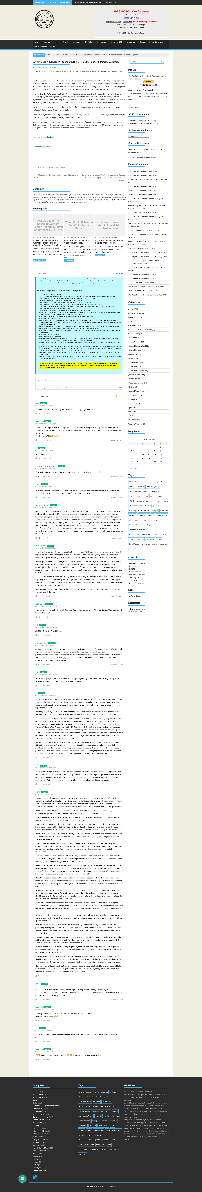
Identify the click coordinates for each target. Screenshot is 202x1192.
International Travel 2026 (147, 171)
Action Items (133, 317)
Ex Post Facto (157, 491)
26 (137, 462)
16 (161, 454)
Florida (145, 496)
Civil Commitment (135, 491)
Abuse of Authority (151, 482)
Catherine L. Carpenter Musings (141, 329)
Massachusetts (143, 511)
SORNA (163, 534)
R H (50, 238)
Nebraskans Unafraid (136, 574)
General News (54, 168)
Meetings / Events (39, 260)
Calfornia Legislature (136, 609)
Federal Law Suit (135, 496)
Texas (159, 539)
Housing (131, 358)
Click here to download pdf (43, 137)
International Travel (136, 370)
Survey (131, 411)
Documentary (133, 338)
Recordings (127, 21)
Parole (145, 520)
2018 (150, 123)
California (132, 325)
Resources (76, 42)
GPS (151, 496)
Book (130, 321)
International (100, 255)
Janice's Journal (132, 42)
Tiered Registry (134, 544)
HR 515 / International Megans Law (141, 501)
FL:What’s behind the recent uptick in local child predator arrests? (55, 176)
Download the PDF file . (42, 146)
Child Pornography (152, 487)
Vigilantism (146, 544)
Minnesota (164, 511)
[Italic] (41, 387)
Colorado (146, 491)
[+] (70, 387)
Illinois (158, 501)
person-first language (85, 302)
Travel (65, 42)
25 (131, 462)
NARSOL (131, 569)
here (145, 79)
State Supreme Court (136, 539)
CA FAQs (88, 42)
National (62, 168)
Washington (164, 544)
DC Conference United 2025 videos (130, 27)
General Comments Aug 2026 (155, 252)
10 (117, 238)
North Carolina (162, 515)
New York (151, 515)
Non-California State (136, 391)
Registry (150, 525)
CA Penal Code (134, 596)
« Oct (130, 468)
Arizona (132, 487)
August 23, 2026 (40, 238)
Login (120, 273)
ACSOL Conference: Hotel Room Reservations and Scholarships (99, 2)
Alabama (163, 482)
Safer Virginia (133, 577)
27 (143, 462)
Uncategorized (134, 420)
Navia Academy (134, 572)
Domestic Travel (135, 342)
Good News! (133, 354)
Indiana (165, 501)
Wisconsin (132, 549)
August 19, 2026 (102, 238)
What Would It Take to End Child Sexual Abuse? (79, 225)
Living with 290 (116, 42)
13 (143, 454)
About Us (46, 42)
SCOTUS (155, 534)
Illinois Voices (133, 566)
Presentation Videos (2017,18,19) (142, 120)
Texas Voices (133, 580)
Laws (56, 42)
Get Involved (101, 42)
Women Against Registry (138, 583)
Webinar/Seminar (135, 424)
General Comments (155, 42)
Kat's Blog (132, 511)
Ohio (130, 520)
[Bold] (37, 387)
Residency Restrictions (137, 530)
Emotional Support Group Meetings (131, 24)
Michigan (155, 511)
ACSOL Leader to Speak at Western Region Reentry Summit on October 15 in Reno (48, 225)
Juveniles (156, 506)
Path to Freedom (40, 46)
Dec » (136, 468)
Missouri (132, 515)
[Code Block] (60, 387)
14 (149, 454)
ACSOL (37, 168)
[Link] (64, 387)
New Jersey (141, 515)
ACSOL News (44, 168)
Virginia (154, 544)
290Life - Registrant (135, 482)
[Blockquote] (57, 387)
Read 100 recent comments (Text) (142, 157)
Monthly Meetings (113, 21)
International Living (136, 366)
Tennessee (150, 539)
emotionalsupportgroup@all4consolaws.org (79, 283)
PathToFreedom (135, 395)
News (36, 42)
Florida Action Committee (138, 563)
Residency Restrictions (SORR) (139, 534)
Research (132, 403)
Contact (143, 42)
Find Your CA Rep (135, 612)
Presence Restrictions (136, 525)
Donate (52, 46)
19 (137, 458)
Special (131, 407)
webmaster (55, 68)
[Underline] (44, 387)
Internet (148, 506)
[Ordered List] (50, 387)
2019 (156, 123)
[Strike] (47, 387)
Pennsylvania (154, 520)
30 (161, 462)
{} (67, 387)
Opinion (137, 520)
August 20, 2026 (71, 238)
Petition (131, 399)
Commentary (69, 260)
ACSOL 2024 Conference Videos (130, 33)
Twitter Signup (140, 107)
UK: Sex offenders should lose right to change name (110, 225)
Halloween (159, 496)
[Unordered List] (54, 387)
